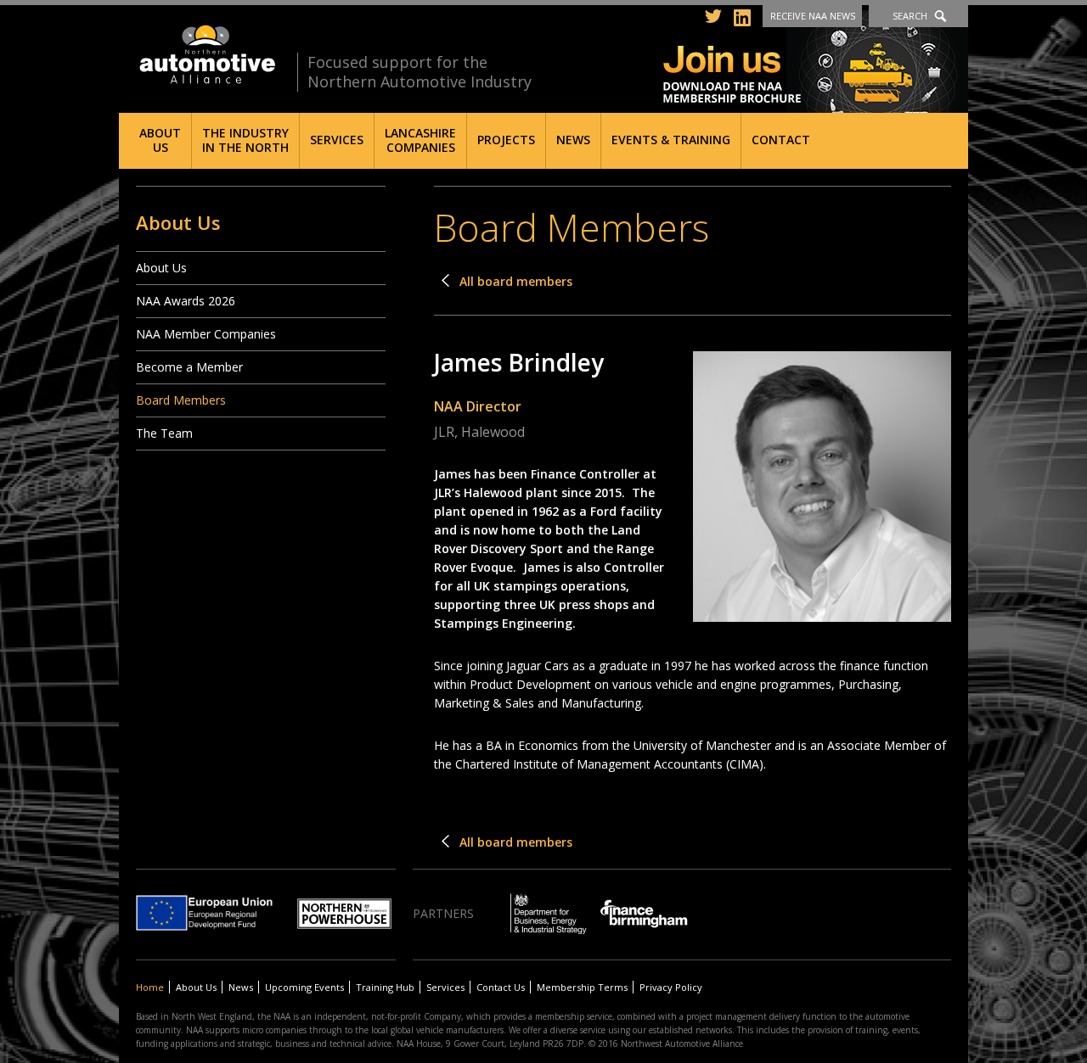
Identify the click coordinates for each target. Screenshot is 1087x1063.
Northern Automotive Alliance (206, 55)
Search (910, 15)
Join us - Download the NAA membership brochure (815, 61)
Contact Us (500, 987)
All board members (515, 281)
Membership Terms (582, 987)
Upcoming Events (304, 987)
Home (150, 987)
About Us (160, 140)
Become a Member (189, 367)
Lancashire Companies (420, 140)
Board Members (181, 400)
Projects (506, 139)
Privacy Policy (670, 987)
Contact (781, 139)
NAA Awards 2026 (185, 301)
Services (336, 139)
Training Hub (385, 987)
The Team (164, 433)
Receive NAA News (812, 15)
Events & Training (670, 139)
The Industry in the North (245, 140)
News (573, 139)
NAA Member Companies (206, 334)
